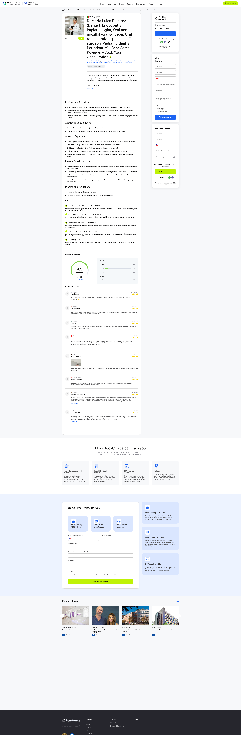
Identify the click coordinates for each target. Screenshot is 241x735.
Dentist (89, 61)
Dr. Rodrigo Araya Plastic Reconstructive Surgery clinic (105, 631)
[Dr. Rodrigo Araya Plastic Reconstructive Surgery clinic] (105, 615)
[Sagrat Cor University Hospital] (165, 615)
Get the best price (165, 172)
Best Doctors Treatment (83, 10)
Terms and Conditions (117, 726)
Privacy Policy (171, 109)
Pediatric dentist (117, 62)
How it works (141, 4)
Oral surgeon (107, 62)
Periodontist (128, 62)
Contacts (89, 733)
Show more (175, 601)
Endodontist (96, 61)
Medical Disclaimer (116, 720)
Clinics (121, 4)
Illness (102, 4)
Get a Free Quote (165, 34)
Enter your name (72, 543)
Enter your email (106, 535)
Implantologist (106, 61)
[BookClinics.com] (11, 3)
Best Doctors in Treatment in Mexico (105, 10)
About (151, 4)
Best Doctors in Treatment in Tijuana (132, 10)
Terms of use (81, 574)
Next (179, 616)
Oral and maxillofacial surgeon (121, 61)
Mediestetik (66, 630)
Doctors (130, 4)
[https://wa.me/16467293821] (161, 42)
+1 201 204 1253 (161, 177)
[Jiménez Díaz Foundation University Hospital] (135, 615)
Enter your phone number (75, 535)
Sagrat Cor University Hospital (162, 630)
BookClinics (68, 10)
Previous (62, 616)
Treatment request (165, 117)
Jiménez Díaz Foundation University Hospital (134, 631)
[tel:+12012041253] (169, 42)
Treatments (111, 4)
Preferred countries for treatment (78, 551)
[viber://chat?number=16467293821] (165, 42)
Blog (87, 730)
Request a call (231, 3)
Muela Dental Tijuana (162, 28)
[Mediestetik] (75, 615)
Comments (71, 560)
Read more (90, 88)
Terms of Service (161, 109)
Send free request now (100, 582)
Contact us (160, 4)
